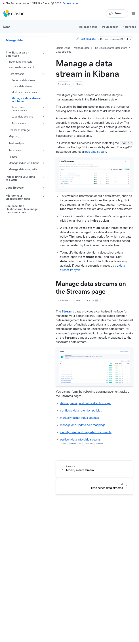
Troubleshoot (110, 26)
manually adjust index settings (79, 417)
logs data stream (95, 151)
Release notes (88, 26)
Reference (129, 26)
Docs (6, 26)
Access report (71, 3)
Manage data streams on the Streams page (91, 287)
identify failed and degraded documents (85, 432)
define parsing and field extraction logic (85, 403)
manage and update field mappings (82, 425)
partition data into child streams (80, 439)
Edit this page (88, 38)
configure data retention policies (81, 410)
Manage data (14, 40)
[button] (64, 84)
